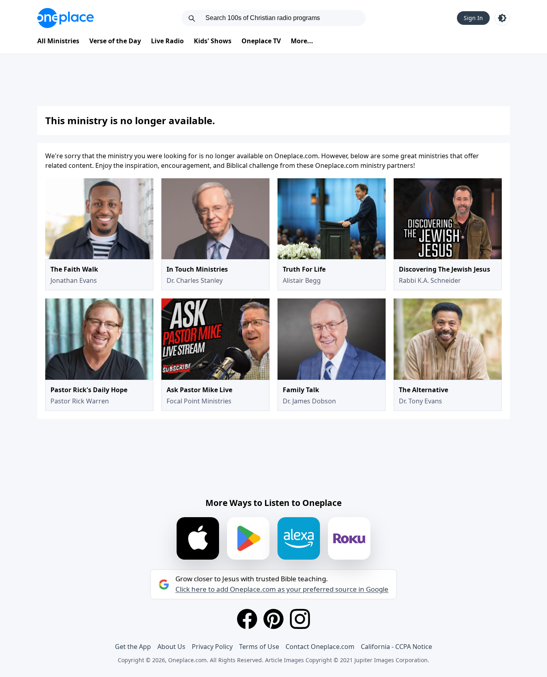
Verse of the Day (115, 40)
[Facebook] (247, 619)
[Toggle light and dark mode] (502, 18)
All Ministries (58, 40)
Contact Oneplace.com (320, 646)
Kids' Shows (212, 40)
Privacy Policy (212, 646)
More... (302, 40)
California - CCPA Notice (396, 646)
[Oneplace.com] (65, 18)
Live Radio (167, 40)
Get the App (133, 646)
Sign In (473, 18)
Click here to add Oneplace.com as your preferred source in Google (281, 589)
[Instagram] (300, 619)
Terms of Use (259, 646)
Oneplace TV (261, 40)
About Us (171, 646)
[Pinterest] (273, 619)
